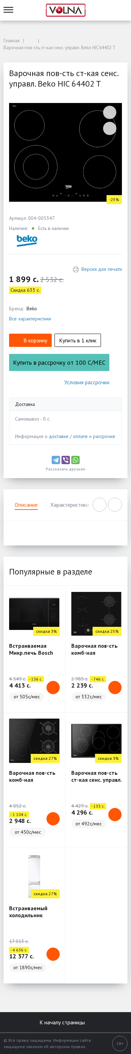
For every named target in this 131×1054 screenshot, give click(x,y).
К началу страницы (62, 1022)
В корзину (35, 340)
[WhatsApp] (75, 460)
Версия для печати (101, 269)
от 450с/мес (28, 832)
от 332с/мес (88, 696)
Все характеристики (30, 319)
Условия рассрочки (86, 382)
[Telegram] (56, 460)
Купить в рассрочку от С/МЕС (59, 362)
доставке (58, 436)
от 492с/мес (88, 824)
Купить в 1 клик (77, 340)
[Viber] (65, 460)
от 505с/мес (27, 696)
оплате (80, 436)
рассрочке (104, 436)
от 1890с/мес (27, 967)
